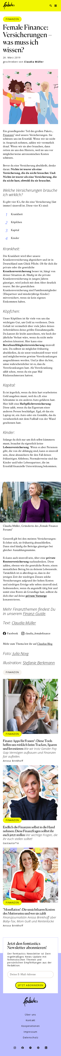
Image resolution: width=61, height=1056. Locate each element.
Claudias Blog (44, 644)
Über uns (30, 1014)
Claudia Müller (34, 61)
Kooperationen (30, 1026)
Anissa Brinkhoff (13, 760)
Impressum (30, 1031)
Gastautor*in (11, 843)
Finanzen (12, 19)
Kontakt (30, 1020)
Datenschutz (30, 1037)
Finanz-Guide (34, 613)
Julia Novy (21, 653)
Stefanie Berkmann (39, 662)
